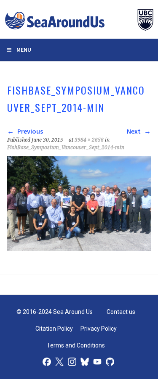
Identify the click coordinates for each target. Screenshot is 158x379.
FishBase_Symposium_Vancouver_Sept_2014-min (65, 147)
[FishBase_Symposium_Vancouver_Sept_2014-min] (78, 249)
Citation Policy (54, 328)
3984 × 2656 (89, 140)
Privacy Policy (98, 328)
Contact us (121, 311)
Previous (29, 131)
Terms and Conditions (76, 345)
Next (134, 131)
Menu (23, 49)
